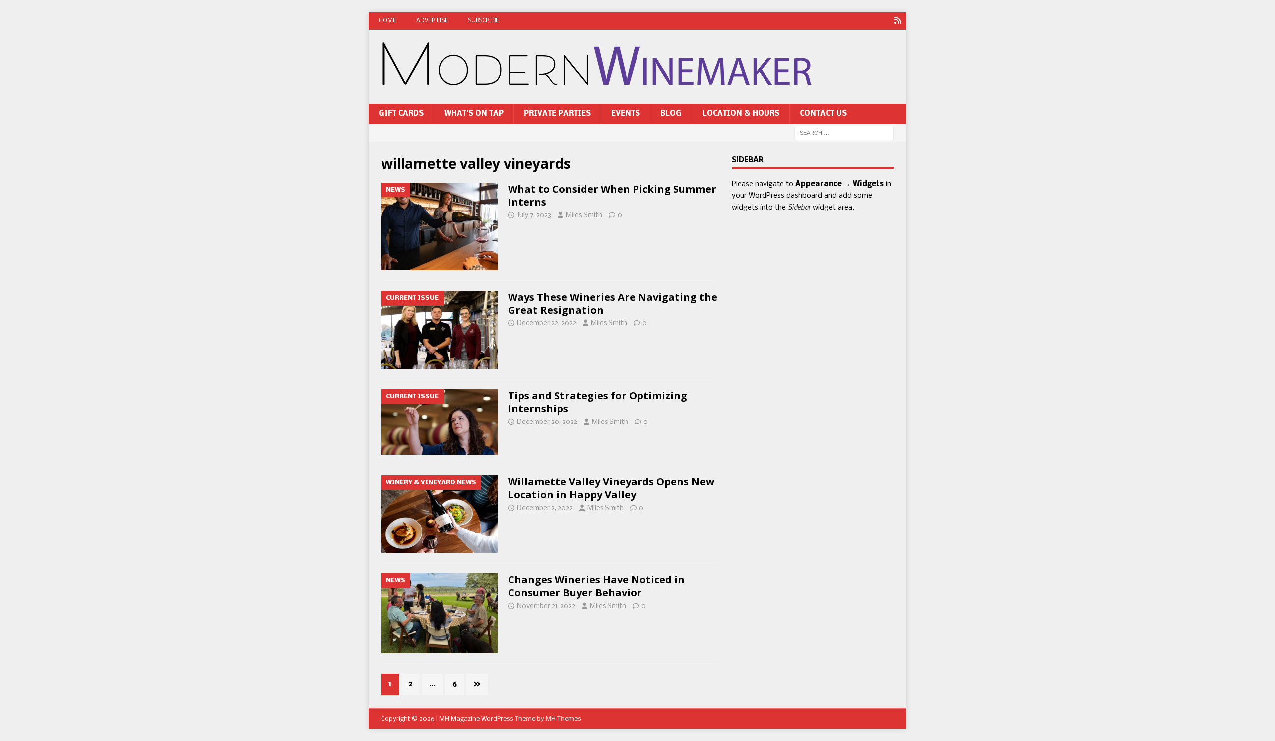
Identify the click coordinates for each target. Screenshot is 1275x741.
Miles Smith (584, 215)
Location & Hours (740, 114)
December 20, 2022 (547, 422)
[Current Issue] (439, 330)
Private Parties (557, 114)
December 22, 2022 (546, 323)
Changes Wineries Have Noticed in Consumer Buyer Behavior (596, 586)
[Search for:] (844, 133)
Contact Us (823, 114)
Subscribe (483, 21)
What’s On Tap (474, 114)
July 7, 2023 (534, 215)
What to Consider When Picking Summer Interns (612, 195)
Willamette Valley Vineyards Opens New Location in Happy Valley (611, 488)
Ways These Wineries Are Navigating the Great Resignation (612, 303)
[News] (897, 21)
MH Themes (563, 719)
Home (387, 21)
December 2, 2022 (545, 508)
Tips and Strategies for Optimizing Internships (597, 402)
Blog (671, 114)
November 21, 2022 (546, 606)
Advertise (432, 21)
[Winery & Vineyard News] (439, 514)
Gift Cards (401, 114)
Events (625, 114)
